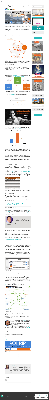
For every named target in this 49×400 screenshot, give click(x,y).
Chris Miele (8, 351)
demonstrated (10, 213)
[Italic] (9, 382)
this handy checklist (8, 146)
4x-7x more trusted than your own (25, 171)
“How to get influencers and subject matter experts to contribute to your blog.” (14, 329)
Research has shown (12, 171)
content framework (14, 75)
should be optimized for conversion (19, 76)
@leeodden (24, 320)
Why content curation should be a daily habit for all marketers (13, 240)
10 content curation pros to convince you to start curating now (13, 239)
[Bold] (8, 382)
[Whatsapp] (8, 9)
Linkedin (29, 223)
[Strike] (11, 382)
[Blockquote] (14, 382)
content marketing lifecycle (20, 27)
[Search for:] (37, 6)
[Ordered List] (12, 382)
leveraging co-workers (8, 152)
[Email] (9, 9)
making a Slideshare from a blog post (21, 282)
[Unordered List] (13, 382)
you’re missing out (22, 168)
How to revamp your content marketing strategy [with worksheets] (41, 395)
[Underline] (10, 382)
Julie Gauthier (12, 365)
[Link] (16, 382)
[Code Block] (15, 382)
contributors (13, 152)
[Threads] (12, 9)
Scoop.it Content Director (22, 251)
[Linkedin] (6, 9)
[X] (11, 9)
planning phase (12, 94)
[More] (13, 9)
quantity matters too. (10, 107)
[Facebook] (5, 9)
